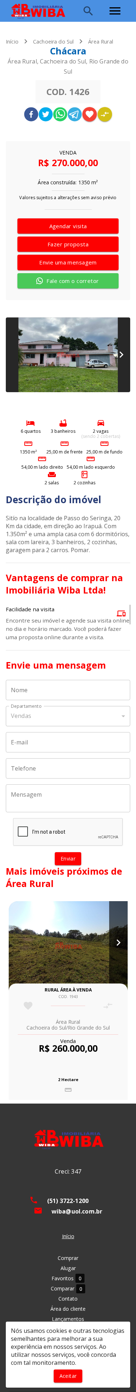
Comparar (66, 1288)
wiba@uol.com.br (77, 1211)
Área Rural (100, 41)
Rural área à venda (68, 990)
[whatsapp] (60, 115)
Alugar (68, 1268)
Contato (68, 1298)
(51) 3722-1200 (67, 1201)
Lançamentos (68, 1318)
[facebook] (31, 115)
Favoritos (66, 1278)
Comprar (68, 1258)
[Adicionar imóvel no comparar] (105, 114)
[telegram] (74, 115)
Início (12, 41)
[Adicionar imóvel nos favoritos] (89, 114)
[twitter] (45, 115)
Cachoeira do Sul (53, 41)
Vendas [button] (21, 716)
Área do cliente (68, 1308)
